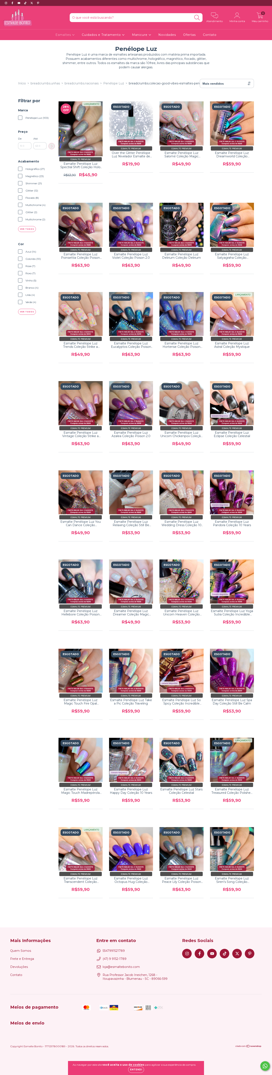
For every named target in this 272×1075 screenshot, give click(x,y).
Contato (210, 35)
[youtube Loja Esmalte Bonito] (19, 3)
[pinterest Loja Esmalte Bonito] (38, 3)
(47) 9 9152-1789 (114, 959)
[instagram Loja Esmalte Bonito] (6, 3)
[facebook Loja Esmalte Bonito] (13, 3)
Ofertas (189, 35)
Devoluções (19, 967)
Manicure (140, 35)
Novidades (167, 35)
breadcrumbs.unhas (45, 83)
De (19, 138)
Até (35, 138)
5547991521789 (114, 951)
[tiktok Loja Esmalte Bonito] (26, 3)
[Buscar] (197, 18)
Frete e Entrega (22, 959)
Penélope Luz (113, 83)
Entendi (136, 1069)
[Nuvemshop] (248, 1046)
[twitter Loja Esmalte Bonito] (32, 3)
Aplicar (51, 146)
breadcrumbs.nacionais (82, 83)
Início (22, 83)
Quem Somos (20, 951)
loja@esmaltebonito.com (121, 967)
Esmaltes (63, 35)
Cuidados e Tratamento (102, 35)
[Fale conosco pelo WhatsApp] (265, 1066)
